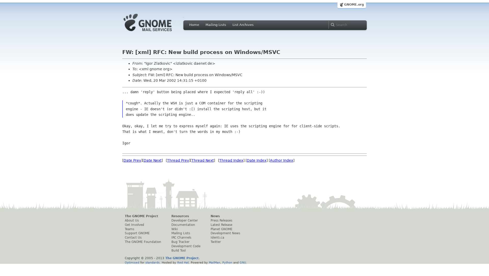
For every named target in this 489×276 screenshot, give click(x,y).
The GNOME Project (141, 216)
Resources (180, 216)
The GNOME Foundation (143, 242)
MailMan (214, 262)
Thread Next (203, 160)
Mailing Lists (216, 25)
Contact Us (133, 237)
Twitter (216, 242)
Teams (129, 229)
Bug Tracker (180, 242)
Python (227, 262)
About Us (132, 220)
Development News (225, 233)
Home (194, 25)
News (215, 216)
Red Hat (183, 262)
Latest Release (221, 225)
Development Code (185, 246)
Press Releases (221, 220)
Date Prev (132, 160)
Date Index (256, 160)
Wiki (174, 229)
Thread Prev (178, 160)
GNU (243, 262)
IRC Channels (181, 237)
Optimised (132, 262)
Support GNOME (137, 233)
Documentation (183, 225)
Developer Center (184, 220)
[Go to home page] (155, 32)
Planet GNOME (222, 229)
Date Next (152, 160)
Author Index (281, 160)
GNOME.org (354, 4)
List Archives (243, 25)
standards (152, 262)
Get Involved (134, 225)
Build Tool (178, 250)
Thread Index (231, 160)
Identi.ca (217, 237)
